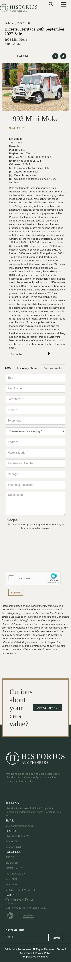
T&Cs (8, 368)
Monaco (11, 879)
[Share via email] (51, 354)
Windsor (11, 884)
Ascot (9, 857)
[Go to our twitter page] (16, 792)
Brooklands (14, 868)
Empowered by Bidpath (35, 956)
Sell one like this (53, 368)
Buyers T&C (12, 841)
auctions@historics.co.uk (19, 825)
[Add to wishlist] (63, 56)
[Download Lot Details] (55, 56)
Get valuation (47, 708)
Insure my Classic (27, 368)
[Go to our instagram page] (43, 354)
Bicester (11, 862)
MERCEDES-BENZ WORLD (21, 889)
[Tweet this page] (36, 354)
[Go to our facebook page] (8, 792)
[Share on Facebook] (28, 354)
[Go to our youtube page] (24, 792)
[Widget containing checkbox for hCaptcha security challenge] (33, 578)
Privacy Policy (43, 952)
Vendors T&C (13, 846)
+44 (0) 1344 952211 (17, 836)
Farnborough (15, 873)
